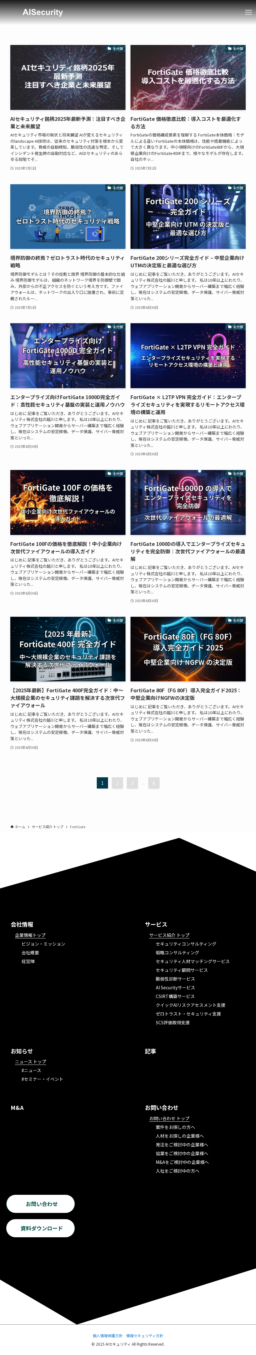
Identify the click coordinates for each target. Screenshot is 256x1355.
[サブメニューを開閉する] (249, 1078)
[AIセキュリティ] (42, 12)
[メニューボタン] (248, 12)
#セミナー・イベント (42, 1079)
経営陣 (28, 961)
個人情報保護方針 (108, 1335)
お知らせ (22, 1051)
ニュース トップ (30, 1061)
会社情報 (22, 924)
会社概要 (30, 952)
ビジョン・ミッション (43, 944)
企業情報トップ (30, 935)
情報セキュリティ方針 (144, 1335)
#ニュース (31, 1070)
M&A (17, 1107)
